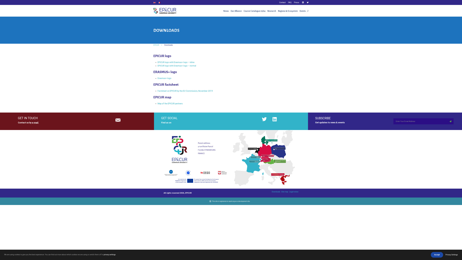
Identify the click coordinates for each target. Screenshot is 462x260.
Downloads (276, 192)
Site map (284, 192)
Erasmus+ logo (164, 78)
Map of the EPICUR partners (170, 103)
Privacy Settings (452, 255)
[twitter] (308, 2)
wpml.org (232, 201)
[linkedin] (303, 2)
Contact (282, 2)
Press (296, 2)
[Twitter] (264, 119)
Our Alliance (236, 11)
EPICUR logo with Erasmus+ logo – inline (176, 62)
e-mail (35, 122)
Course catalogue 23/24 (254, 11)
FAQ (290, 2)
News (226, 11)
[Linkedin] (274, 119)
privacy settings (110, 255)
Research (271, 11)
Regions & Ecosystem (288, 11)
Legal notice (293, 192)
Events (303, 11)
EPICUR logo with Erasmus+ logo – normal (177, 66)
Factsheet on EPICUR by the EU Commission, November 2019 (185, 91)
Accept (437, 255)
